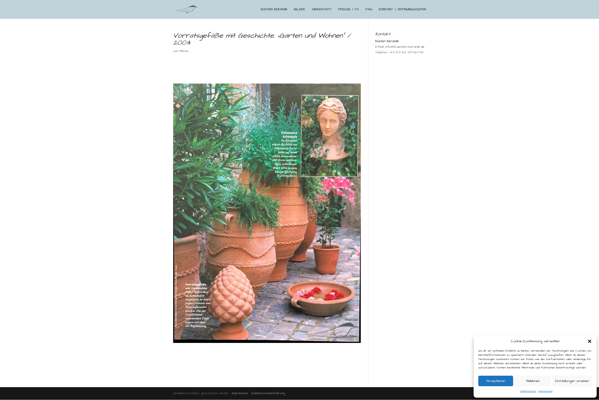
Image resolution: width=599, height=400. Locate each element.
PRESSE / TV (348, 10)
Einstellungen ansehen (572, 380)
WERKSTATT (322, 10)
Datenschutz (528, 391)
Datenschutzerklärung (268, 393)
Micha (184, 51)
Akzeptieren (495, 380)
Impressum (545, 391)
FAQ (368, 10)
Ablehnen (533, 380)
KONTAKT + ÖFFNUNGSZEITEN (402, 10)
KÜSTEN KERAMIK (274, 10)
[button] (589, 341)
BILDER (299, 10)
